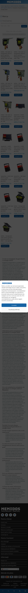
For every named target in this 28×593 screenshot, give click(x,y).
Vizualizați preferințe (14, 309)
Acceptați (14, 305)
